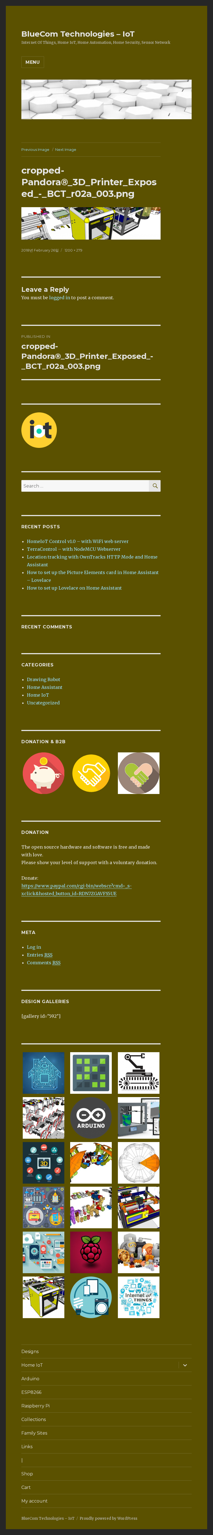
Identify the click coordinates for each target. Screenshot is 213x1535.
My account (34, 1501)
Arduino (30, 1378)
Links (26, 1446)
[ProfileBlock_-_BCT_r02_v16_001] (43, 1117)
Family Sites (34, 1433)
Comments (43, 962)
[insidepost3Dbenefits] (43, 1162)
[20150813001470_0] (138, 1297)
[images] (138, 1072)
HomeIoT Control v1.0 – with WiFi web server (78, 541)
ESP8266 (31, 1392)
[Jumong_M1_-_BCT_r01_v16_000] (91, 1207)
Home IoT (38, 695)
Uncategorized (43, 703)
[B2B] (91, 773)
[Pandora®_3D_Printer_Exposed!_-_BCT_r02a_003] (43, 1297)
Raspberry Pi (35, 1406)
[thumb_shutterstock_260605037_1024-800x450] (43, 1072)
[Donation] (43, 773)
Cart (26, 1487)
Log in (34, 947)
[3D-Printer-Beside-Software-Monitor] (138, 1117)
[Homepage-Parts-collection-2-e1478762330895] (138, 1252)
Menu (33, 62)
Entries (39, 955)
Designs (30, 1351)
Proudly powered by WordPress (108, 1518)
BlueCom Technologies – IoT (78, 34)
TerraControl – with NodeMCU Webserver (74, 549)
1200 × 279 (73, 250)
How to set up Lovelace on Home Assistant (74, 588)
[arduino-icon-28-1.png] (91, 1117)
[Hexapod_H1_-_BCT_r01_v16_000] (138, 1162)
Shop (27, 1473)
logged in (59, 297)
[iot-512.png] (91, 1297)
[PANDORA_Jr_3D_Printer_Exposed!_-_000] (138, 1207)
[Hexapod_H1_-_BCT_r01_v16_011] (91, 1162)
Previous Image (35, 149)
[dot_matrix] (91, 1072)
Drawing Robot (43, 679)
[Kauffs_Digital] (43, 1252)
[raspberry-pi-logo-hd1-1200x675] (91, 1252)
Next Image (65, 149)
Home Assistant (44, 687)
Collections (33, 1419)
